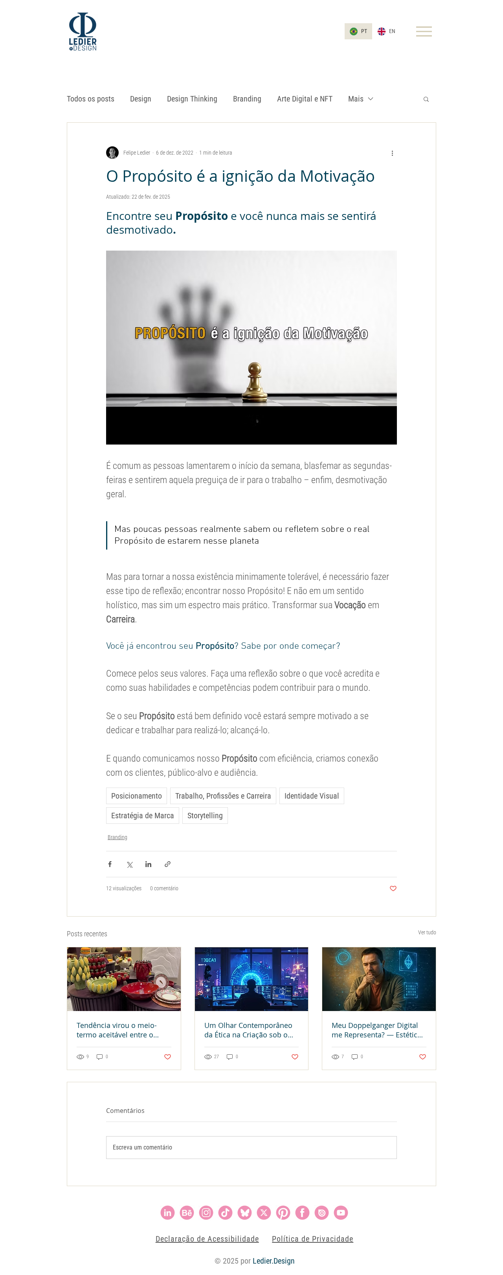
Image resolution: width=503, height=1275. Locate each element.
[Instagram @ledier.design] (206, 1212)
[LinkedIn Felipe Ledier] (167, 1212)
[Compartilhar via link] (167, 864)
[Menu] (424, 31)
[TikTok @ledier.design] (225, 1212)
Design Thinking (192, 98)
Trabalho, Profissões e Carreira (223, 796)
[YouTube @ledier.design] (341, 1212)
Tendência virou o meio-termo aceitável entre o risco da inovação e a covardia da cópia (117, 1029)
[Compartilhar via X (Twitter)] (129, 864)
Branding (247, 98)
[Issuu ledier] (321, 1212)
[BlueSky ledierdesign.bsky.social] (244, 1212)
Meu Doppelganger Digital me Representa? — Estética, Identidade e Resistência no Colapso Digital (377, 1029)
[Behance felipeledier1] (187, 1212)
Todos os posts (90, 98)
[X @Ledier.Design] (264, 1212)
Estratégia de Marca (142, 815)
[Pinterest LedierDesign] (283, 1212)
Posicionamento (136, 796)
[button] (426, 99)
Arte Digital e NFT (304, 98)
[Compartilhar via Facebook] (110, 864)
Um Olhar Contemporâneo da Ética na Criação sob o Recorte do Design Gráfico (248, 1029)
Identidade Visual (312, 796)
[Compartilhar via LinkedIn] (148, 864)
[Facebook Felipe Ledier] (302, 1212)
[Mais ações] (392, 152)
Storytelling (205, 815)
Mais (355, 98)
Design (140, 98)
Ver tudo (427, 932)
